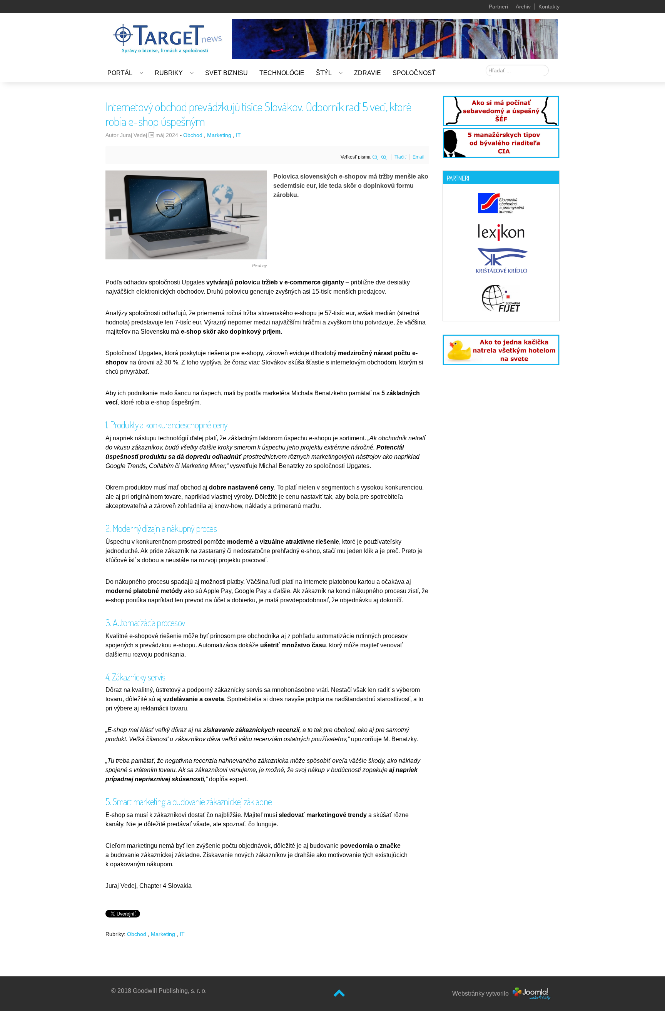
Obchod (192, 135)
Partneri (498, 6)
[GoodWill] (167, 35)
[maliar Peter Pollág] (395, 38)
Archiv (523, 6)
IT (238, 135)
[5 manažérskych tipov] (501, 142)
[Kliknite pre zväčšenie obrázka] (186, 214)
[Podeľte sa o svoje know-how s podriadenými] (501, 110)
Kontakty (549, 6)
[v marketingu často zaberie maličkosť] (501, 349)
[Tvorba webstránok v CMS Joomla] (532, 993)
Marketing (219, 135)
